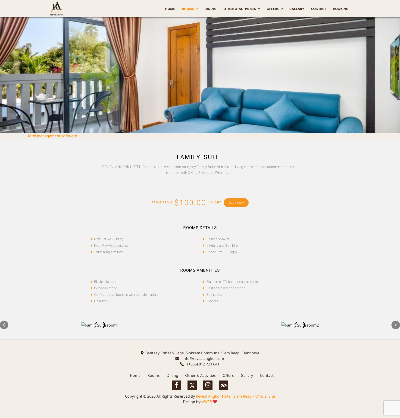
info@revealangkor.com (203, 358)
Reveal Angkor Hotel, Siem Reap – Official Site (235, 396)
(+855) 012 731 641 (203, 364)
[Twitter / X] (192, 385)
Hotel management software (51, 135)
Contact (318, 8)
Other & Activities (239, 8)
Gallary (296, 8)
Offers (273, 8)
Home (170, 8)
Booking (340, 8)
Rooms (188, 8)
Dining (210, 8)
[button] (395, 325)
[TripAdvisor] (223, 385)
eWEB (207, 401)
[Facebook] (176, 385)
